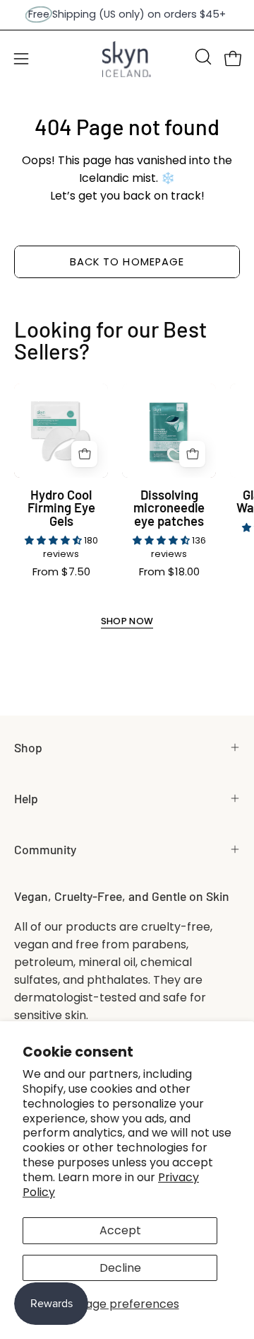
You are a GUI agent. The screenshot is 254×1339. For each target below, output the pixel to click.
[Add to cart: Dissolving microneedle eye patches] (192, 454)
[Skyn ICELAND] (127, 59)
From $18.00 (169, 572)
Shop (28, 747)
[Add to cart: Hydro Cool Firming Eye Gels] (84, 454)
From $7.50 (61, 572)
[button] (202, 57)
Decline (120, 1268)
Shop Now (127, 621)
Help (26, 798)
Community (45, 849)
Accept (120, 1230)
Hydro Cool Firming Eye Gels (61, 507)
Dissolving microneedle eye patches (169, 507)
